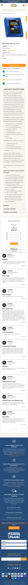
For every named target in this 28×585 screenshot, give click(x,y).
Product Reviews (14, 221)
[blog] (15, 568)
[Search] (25, 10)
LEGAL (4, 548)
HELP (4, 544)
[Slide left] (11, 41)
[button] (2, 5)
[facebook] (8, 568)
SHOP (4, 541)
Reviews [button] (13, 248)
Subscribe (23, 559)
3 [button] (16, 428)
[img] (14, 254)
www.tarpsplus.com (14, 485)
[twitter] (10, 568)
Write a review (14, 243)
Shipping (4, 53)
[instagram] (20, 568)
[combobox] (14, 10)
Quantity (4, 58)
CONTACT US (14, 527)
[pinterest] (13, 568)
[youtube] (17, 568)
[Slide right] (16, 41)
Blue (11, 138)
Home (3, 13)
